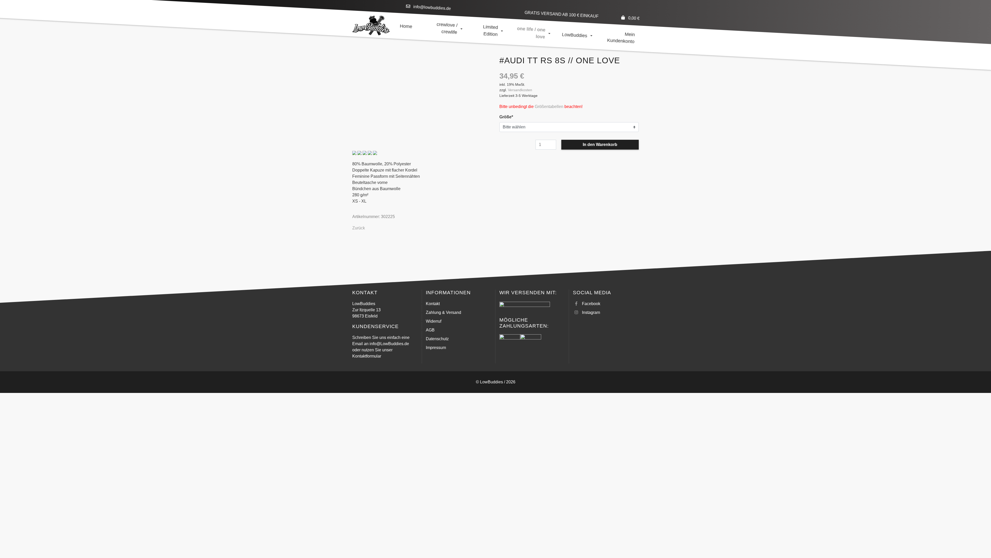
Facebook (591, 303)
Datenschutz (437, 339)
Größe (509, 116)
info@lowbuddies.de (432, 7)
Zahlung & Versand (443, 312)
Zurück (358, 228)
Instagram (591, 312)
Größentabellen (549, 106)
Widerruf (433, 321)
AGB (430, 330)
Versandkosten (520, 90)
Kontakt (433, 303)
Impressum (436, 347)
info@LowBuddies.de (389, 344)
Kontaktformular (366, 356)
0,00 (634, 18)
